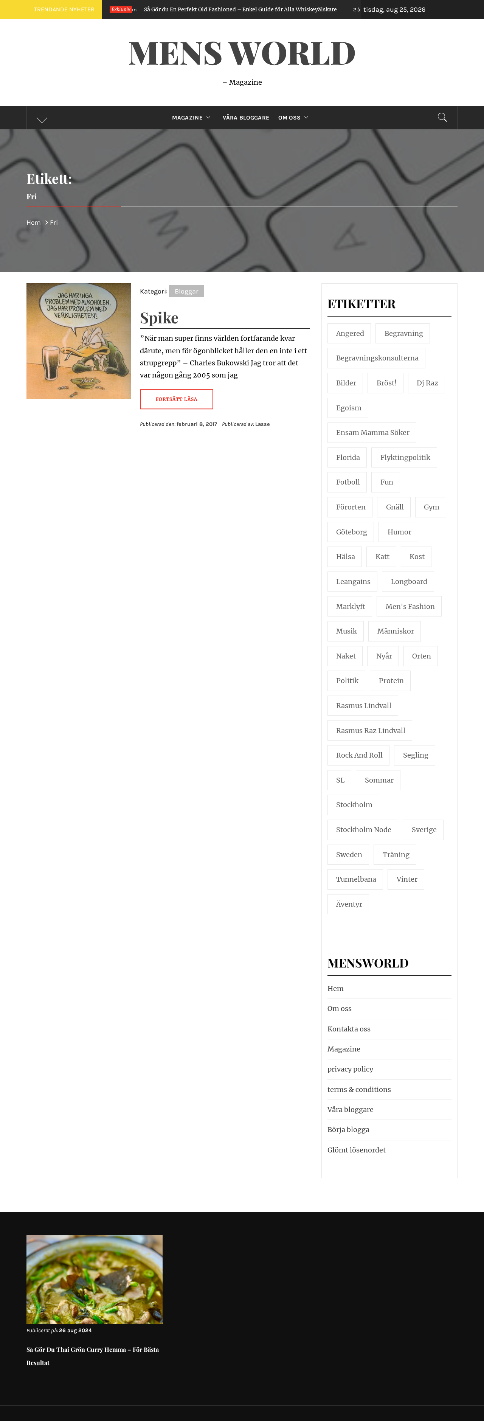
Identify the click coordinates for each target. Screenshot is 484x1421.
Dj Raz (427, 383)
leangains (353, 581)
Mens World (242, 51)
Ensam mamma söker (373, 432)
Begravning (404, 333)
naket (346, 656)
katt (382, 556)
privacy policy (350, 1069)
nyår (384, 656)
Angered (350, 333)
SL (340, 780)
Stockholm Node (363, 829)
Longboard (409, 581)
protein (391, 680)
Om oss (289, 117)
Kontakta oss (349, 1029)
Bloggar (187, 291)
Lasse (262, 424)
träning (396, 854)
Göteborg (351, 532)
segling (415, 755)
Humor (399, 532)
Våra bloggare (350, 1109)
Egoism (348, 408)
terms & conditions (359, 1089)
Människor (395, 631)
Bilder (346, 383)
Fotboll (348, 482)
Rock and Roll (359, 755)
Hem (335, 988)
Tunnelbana (356, 879)
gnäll (395, 507)
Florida (348, 457)
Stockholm (354, 804)
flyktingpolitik (405, 457)
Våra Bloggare (246, 117)
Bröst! (387, 383)
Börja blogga (348, 1129)
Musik (346, 631)
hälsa (345, 556)
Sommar (379, 780)
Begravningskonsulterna (377, 358)
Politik (347, 680)
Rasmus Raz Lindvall (370, 730)
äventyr (349, 904)
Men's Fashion (410, 606)
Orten (421, 656)
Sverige (424, 829)
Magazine (187, 117)
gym (431, 507)
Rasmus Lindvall (363, 705)
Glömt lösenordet (356, 1150)
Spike (159, 317)
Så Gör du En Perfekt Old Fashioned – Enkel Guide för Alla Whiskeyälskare (191, 9)
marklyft (350, 606)
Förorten (351, 507)
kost (417, 556)
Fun (386, 482)
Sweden (349, 854)
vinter (407, 879)
